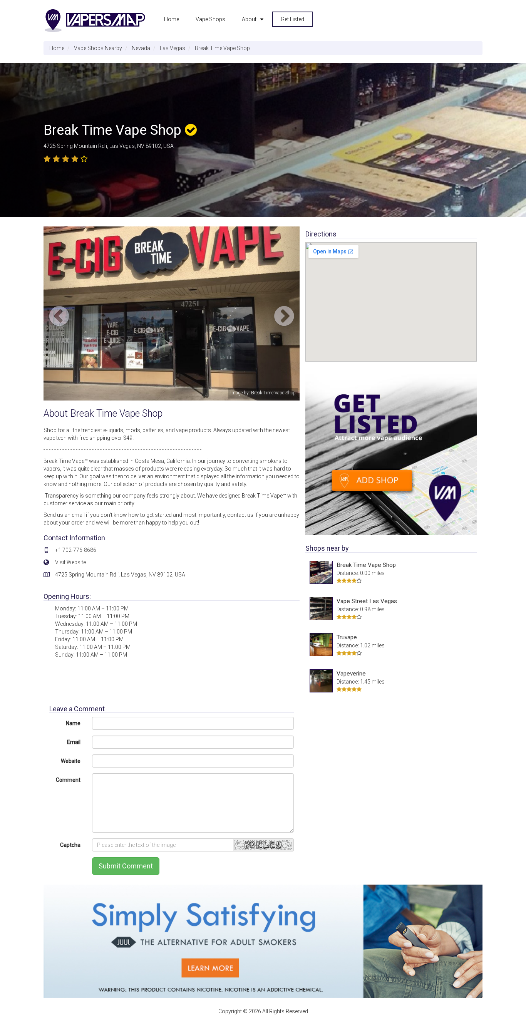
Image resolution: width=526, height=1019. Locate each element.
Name (73, 723)
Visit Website (70, 562)
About (249, 19)
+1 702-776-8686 (75, 550)
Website (70, 761)
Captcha (70, 845)
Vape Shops (210, 19)
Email (73, 742)
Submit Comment (126, 866)
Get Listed (292, 19)
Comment (68, 780)
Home (171, 19)
